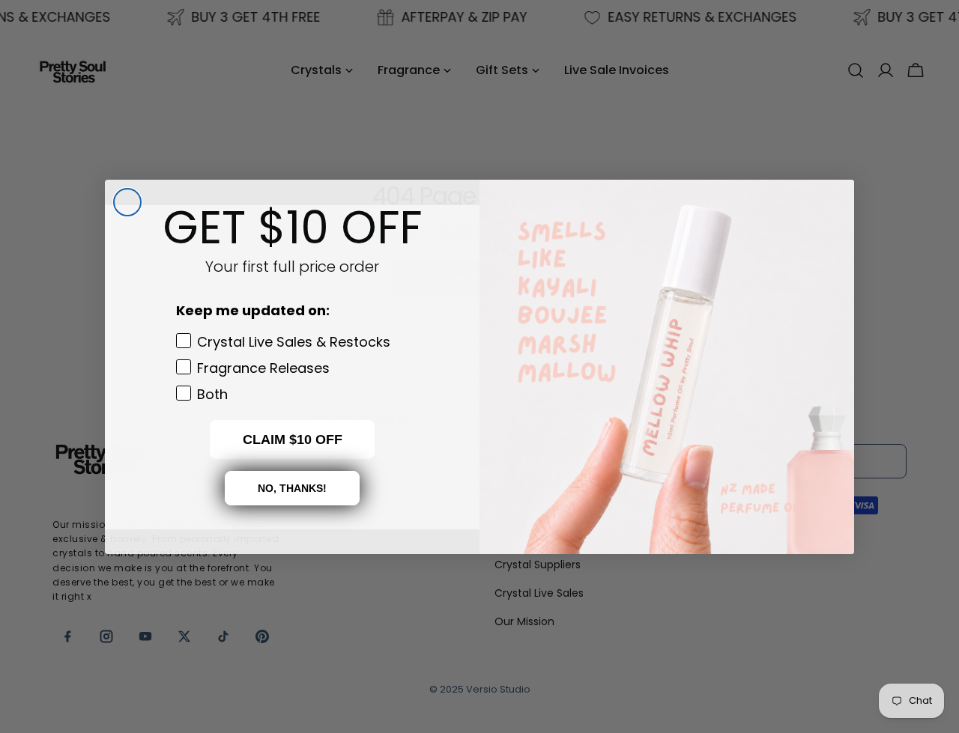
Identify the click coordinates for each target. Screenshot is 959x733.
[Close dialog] (127, 202)
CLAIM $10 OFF (292, 438)
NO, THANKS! (292, 487)
